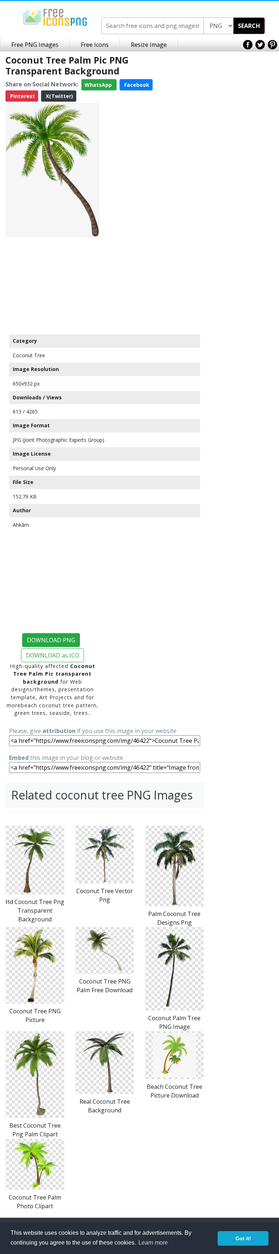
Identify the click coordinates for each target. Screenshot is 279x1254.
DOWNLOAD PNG (51, 640)
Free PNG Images (34, 45)
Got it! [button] (243, 1238)
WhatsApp (99, 84)
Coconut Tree (29, 355)
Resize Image (149, 45)
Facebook (136, 84)
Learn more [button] (153, 1242)
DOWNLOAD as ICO (52, 655)
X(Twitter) (58, 96)
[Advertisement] (52, 285)
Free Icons (95, 45)
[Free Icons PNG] (55, 17)
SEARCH (249, 26)
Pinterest (22, 96)
